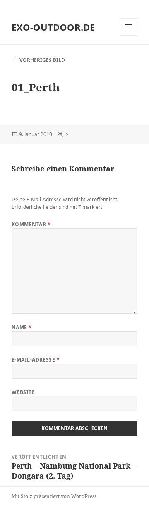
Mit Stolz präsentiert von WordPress (54, 496)
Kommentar (31, 224)
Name (22, 327)
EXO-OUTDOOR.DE (53, 27)
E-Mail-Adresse (36, 359)
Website (23, 392)
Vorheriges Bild (42, 60)
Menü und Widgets (128, 35)
